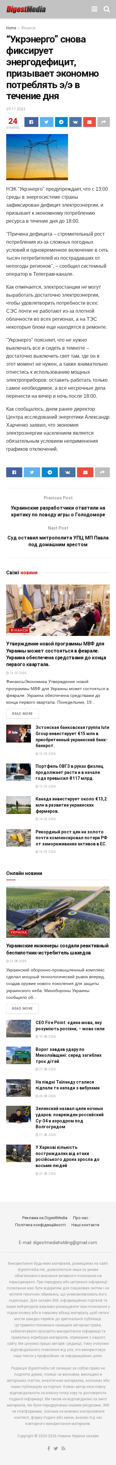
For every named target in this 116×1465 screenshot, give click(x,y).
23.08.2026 (47, 1173)
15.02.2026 (17, 673)
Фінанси (28, 28)
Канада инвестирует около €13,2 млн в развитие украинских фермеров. (71, 804)
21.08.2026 (47, 1069)
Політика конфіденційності (40, 1225)
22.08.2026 (17, 961)
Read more (22, 714)
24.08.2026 (47, 1096)
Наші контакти (85, 1225)
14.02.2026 (47, 819)
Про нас (80, 1217)
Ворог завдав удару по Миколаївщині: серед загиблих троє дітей (68, 1055)
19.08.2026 (47, 1036)
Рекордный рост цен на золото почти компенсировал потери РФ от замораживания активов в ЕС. (71, 837)
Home (11, 28)
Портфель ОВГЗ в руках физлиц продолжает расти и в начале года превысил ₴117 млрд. (69, 772)
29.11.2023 (15, 109)
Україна (19, 932)
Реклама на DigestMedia (44, 1217)
